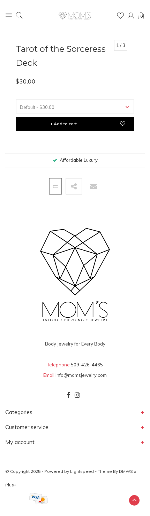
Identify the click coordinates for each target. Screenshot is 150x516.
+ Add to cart (63, 123)
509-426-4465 (87, 364)
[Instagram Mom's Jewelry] (77, 395)
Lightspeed (82, 471)
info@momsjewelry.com (81, 375)
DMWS (126, 471)
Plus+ (10, 484)
